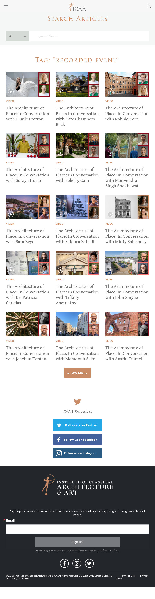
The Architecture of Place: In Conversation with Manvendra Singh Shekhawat (127, 178)
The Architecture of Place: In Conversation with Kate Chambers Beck (77, 116)
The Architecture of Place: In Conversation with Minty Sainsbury (127, 236)
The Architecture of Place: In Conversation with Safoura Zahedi (77, 236)
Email (10, 520)
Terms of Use (127, 575)
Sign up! (77, 541)
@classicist (83, 411)
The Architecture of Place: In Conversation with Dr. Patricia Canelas (27, 295)
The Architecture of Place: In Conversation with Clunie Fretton (27, 113)
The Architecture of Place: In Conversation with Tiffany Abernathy (77, 295)
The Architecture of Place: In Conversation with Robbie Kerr (127, 113)
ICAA (77, 6)
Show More (77, 372)
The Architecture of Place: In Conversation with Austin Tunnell (127, 353)
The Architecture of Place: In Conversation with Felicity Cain (77, 175)
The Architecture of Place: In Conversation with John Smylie (127, 292)
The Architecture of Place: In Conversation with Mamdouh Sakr (77, 353)
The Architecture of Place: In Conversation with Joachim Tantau (27, 353)
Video (10, 101)
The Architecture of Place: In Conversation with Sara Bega (27, 236)
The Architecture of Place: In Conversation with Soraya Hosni (27, 175)
